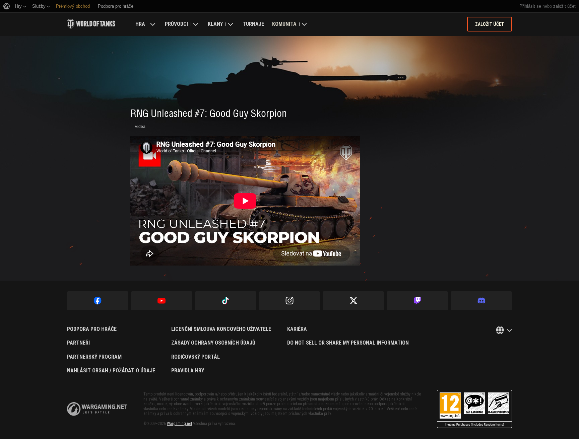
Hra (140, 24)
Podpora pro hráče (92, 329)
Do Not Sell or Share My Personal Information (348, 343)
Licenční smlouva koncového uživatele (221, 329)
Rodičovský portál (195, 357)
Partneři (78, 343)
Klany (215, 24)
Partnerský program (94, 357)
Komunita (284, 24)
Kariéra (297, 329)
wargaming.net (97, 409)
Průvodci (176, 24)
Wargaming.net (179, 423)
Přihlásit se (530, 6)
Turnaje (253, 24)
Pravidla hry (187, 371)
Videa (140, 126)
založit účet (564, 6)
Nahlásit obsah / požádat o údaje (111, 371)
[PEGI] (474, 409)
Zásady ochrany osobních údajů (213, 343)
